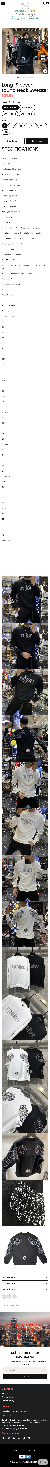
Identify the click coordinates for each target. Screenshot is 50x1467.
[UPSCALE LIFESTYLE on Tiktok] (24, 1438)
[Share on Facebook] (4, 1296)
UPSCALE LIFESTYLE (32, 1462)
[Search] (43, 3)
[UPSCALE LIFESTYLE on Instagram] (19, 1438)
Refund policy (8, 1400)
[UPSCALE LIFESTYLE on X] (9, 1438)
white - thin (26, 114)
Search (5, 1393)
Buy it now (37, 141)
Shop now (25, 1335)
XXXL (42, 125)
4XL (6, 132)
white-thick (10, 114)
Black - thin (27, 107)
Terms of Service (9, 1397)
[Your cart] (47, 3)
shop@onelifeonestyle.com (14, 1411)
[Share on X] (9, 1296)
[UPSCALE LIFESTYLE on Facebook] (4, 1438)
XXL (33, 125)
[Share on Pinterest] (14, 1296)
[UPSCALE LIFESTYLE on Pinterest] (14, 1438)
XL (25, 125)
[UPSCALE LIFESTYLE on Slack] (29, 1438)
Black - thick (10, 107)
